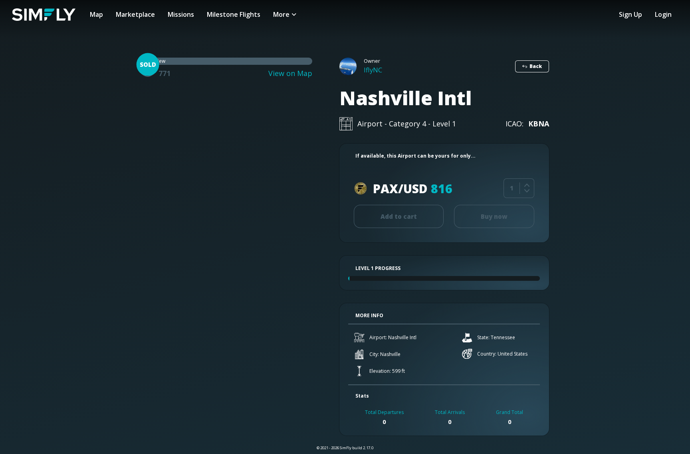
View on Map (290, 73)
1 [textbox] (512, 188)
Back (535, 66)
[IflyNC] (348, 66)
